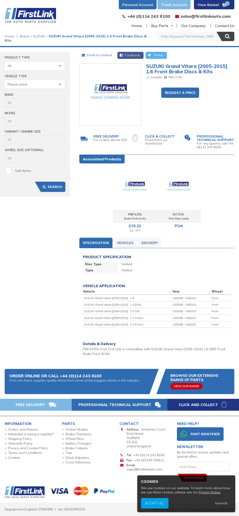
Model (10, 113)
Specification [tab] (96, 243)
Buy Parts (159, 25)
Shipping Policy (20, 439)
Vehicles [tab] (125, 243)
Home (136, 25)
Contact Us (224, 25)
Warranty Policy (20, 443)
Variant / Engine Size (23, 131)
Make (9, 94)
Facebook (132, 55)
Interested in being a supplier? (31, 434)
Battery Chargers (78, 443)
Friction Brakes (77, 429)
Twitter (157, 55)
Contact (14, 458)
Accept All (155, 503)
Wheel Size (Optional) (24, 150)
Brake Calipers (77, 448)
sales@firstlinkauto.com (144, 469)
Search (55, 187)
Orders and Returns (23, 429)
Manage (221, 503)
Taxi (69, 453)
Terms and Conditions (25, 453)
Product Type (17, 57)
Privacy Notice (209, 492)
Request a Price (180, 93)
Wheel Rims (75, 439)
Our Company (193, 25)
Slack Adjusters (77, 458)
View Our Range (186, 386)
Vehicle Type (16, 76)
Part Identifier (205, 434)
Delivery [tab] (149, 243)
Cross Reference (78, 462)
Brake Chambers (78, 434)
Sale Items (23, 171)
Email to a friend (99, 55)
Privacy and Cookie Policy (28, 448)
